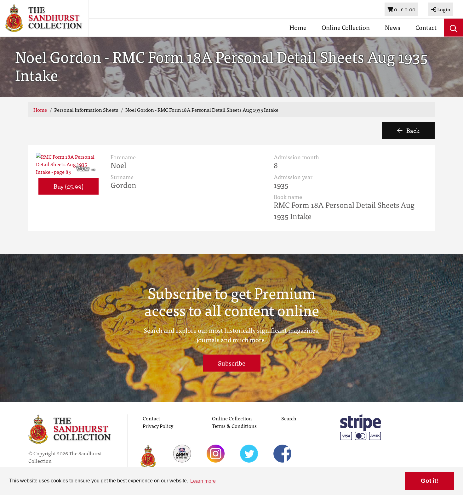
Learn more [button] (203, 481)
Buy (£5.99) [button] (68, 186)
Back (412, 130)
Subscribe (231, 363)
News (392, 27)
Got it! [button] (429, 480)
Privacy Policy (158, 426)
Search (288, 418)
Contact (426, 27)
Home (297, 27)
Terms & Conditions (234, 426)
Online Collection (346, 27)
